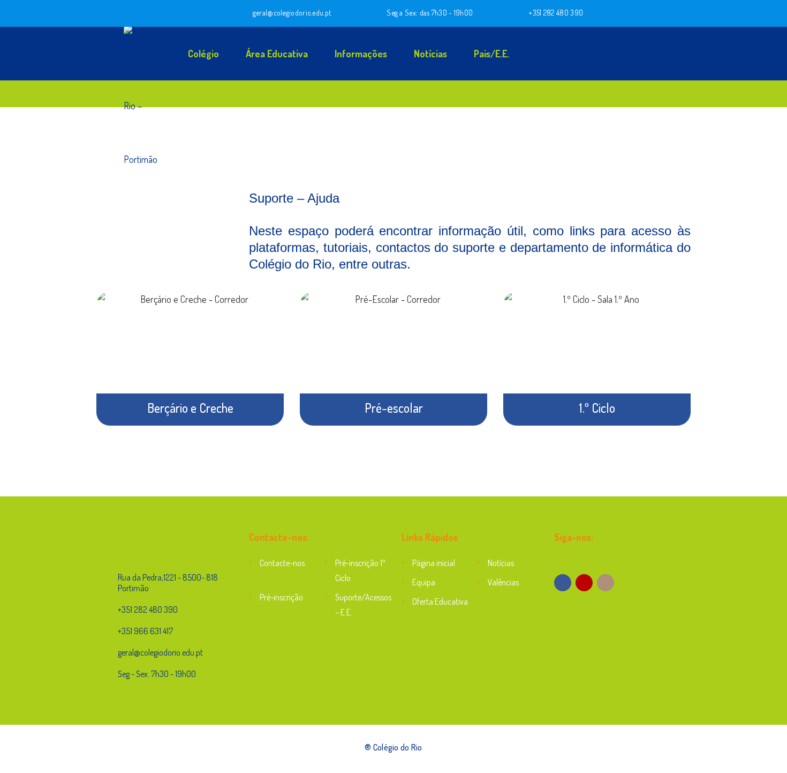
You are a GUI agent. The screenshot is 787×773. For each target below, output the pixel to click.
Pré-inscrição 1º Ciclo (360, 570)
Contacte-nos (282, 563)
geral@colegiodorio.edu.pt (292, 12)
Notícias (430, 54)
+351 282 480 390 (555, 12)
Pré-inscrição (281, 597)
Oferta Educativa (440, 601)
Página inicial (433, 563)
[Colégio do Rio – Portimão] (115, 53)
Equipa (423, 582)
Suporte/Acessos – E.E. (360, 605)
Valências (503, 582)
